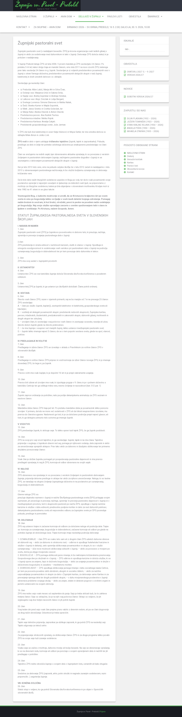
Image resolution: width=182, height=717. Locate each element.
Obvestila (135, 16)
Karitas (130, 162)
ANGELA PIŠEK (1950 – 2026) (141, 128)
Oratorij (130, 156)
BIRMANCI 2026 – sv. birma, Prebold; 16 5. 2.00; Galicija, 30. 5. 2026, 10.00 (108, 27)
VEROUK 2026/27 (135, 75)
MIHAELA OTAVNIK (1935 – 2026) (143, 131)
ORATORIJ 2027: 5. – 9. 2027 (140, 71)
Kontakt (21, 27)
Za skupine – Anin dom (47, 27)
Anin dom (66, 16)
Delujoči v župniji (90, 16)
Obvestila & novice (135, 169)
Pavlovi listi (114, 16)
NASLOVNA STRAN (26, 16)
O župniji (48, 16)
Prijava (102, 711)
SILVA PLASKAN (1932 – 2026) (141, 118)
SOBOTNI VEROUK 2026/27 (140, 96)
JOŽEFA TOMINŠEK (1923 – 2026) (143, 121)
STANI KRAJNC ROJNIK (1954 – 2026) (145, 125)
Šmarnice (153, 16)
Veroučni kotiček (134, 159)
